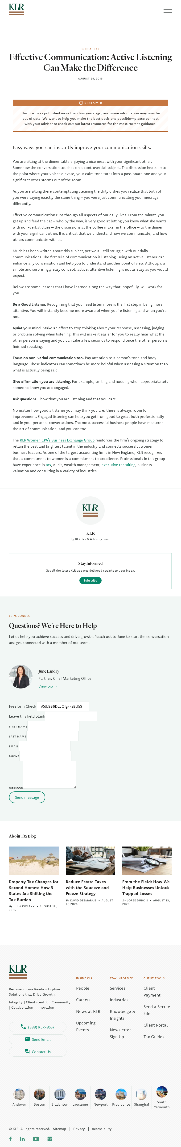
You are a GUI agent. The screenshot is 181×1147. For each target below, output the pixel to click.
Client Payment (152, 991)
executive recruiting (118, 464)
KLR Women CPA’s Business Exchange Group (57, 440)
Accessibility (102, 1128)
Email (14, 746)
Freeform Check (22, 706)
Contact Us (41, 1051)
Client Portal (156, 1025)
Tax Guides (154, 1036)
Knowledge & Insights (122, 1015)
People (82, 988)
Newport (101, 1104)
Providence (121, 1104)
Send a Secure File (157, 1010)
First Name (18, 726)
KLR (90, 533)
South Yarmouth (162, 1104)
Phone (14, 756)
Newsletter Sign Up (120, 1033)
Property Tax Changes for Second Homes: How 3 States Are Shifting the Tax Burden (33, 890)
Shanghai (141, 1104)
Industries (119, 999)
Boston (39, 1104)
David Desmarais (83, 900)
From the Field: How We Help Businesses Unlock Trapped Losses (146, 887)
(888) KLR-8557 (41, 1027)
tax (48, 464)
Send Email (41, 1039)
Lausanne (80, 1104)
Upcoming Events (85, 1026)
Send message (27, 797)
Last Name (17, 736)
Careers (83, 999)
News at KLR (88, 1011)
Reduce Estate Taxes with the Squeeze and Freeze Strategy (87, 887)
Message (16, 787)
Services (117, 988)
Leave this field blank (27, 716)
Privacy (79, 1128)
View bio (45, 686)
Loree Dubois (137, 900)
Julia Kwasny (24, 906)
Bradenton (59, 1104)
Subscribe (90, 580)
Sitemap (59, 1128)
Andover (19, 1104)
